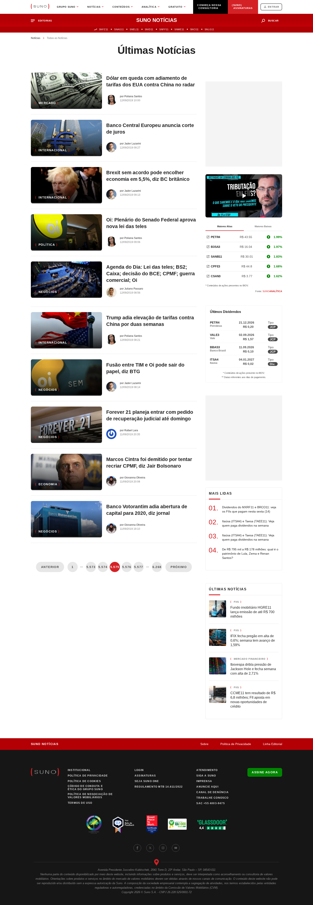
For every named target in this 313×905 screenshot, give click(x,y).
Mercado (47, 103)
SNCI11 (194, 29)
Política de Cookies (84, 781)
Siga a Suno (206, 775)
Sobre (204, 744)
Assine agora (265, 772)
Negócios (48, 292)
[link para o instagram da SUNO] (163, 848)
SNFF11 (163, 29)
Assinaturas (145, 775)
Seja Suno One (147, 781)
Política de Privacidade (235, 744)
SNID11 (149, 29)
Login (139, 770)
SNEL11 (134, 29)
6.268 (157, 567)
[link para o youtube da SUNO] (175, 848)
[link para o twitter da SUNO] (150, 848)
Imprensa (204, 781)
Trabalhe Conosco (212, 797)
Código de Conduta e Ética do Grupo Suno (85, 788)
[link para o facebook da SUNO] (137, 848)
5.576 (126, 567)
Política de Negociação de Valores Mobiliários (90, 796)
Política (47, 244)
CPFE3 (215, 266)
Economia (48, 484)
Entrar (273, 7)
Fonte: (268, 291)
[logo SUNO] (40, 7)
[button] (43, 20)
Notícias (35, 38)
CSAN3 (216, 276)
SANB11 (216, 256)
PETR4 (215, 237)
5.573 (91, 567)
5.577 (138, 567)
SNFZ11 (103, 29)
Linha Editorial (272, 744)
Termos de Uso (80, 802)
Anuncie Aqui (207, 786)
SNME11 (179, 29)
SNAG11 (119, 29)
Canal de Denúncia (212, 792)
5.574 (103, 567)
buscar (273, 20)
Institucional (79, 770)
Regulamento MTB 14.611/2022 (159, 786)
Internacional (53, 150)
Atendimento (207, 770)
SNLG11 (209, 29)
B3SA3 (215, 246)
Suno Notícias (44, 744)
